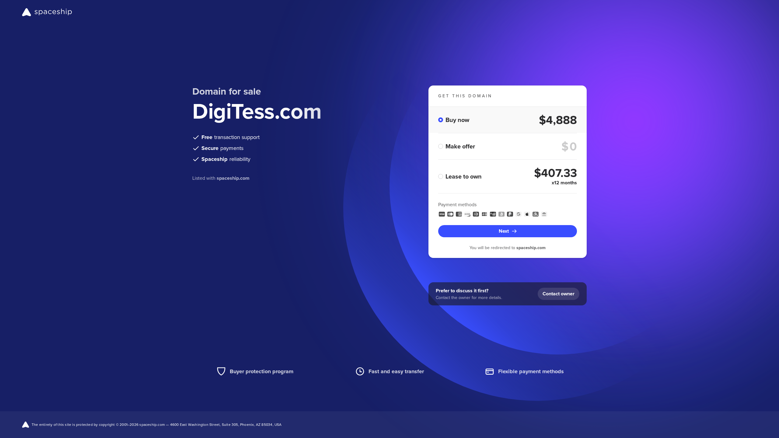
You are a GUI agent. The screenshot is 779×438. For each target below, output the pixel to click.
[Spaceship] (47, 12)
